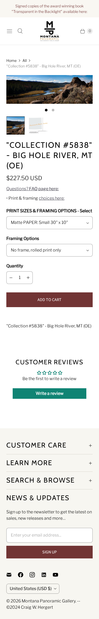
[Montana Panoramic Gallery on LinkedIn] (47, 575)
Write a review (50, 393)
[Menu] (9, 31)
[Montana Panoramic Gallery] (49, 31)
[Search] (20, 31)
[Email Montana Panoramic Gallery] (12, 575)
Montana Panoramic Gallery (49, 600)
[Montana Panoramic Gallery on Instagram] (35, 575)
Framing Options (22, 238)
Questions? (32, 188)
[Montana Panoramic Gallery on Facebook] (24, 575)
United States (31, 588)
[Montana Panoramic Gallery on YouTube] (58, 575)
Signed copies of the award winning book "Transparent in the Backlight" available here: (49, 9)
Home (11, 60)
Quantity (14, 265)
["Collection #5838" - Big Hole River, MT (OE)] (49, 89)
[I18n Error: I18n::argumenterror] (15, 125)
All (24, 60)
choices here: (51, 198)
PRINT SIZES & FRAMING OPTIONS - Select (49, 210)
